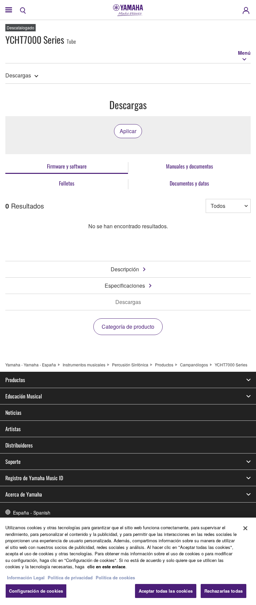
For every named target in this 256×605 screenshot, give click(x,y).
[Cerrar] (245, 528)
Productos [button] (15, 380)
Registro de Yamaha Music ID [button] (34, 478)
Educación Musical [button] (23, 396)
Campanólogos (194, 364)
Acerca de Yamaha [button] (23, 494)
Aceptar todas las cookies (166, 591)
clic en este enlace (106, 566)
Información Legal (26, 577)
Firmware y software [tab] (67, 166)
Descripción (125, 269)
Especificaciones (125, 285)
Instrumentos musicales (84, 364)
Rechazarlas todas (223, 591)
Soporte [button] (13, 462)
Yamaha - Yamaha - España (30, 364)
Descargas (18, 75)
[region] (128, 561)
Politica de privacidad (70, 577)
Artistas (13, 429)
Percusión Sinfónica (130, 364)
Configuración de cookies (36, 591)
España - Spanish (31, 512)
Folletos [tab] (66, 183)
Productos (164, 364)
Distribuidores (19, 445)
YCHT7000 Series (231, 364)
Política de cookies (115, 577)
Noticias (13, 412)
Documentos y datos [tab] (189, 183)
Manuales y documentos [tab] (189, 166)
